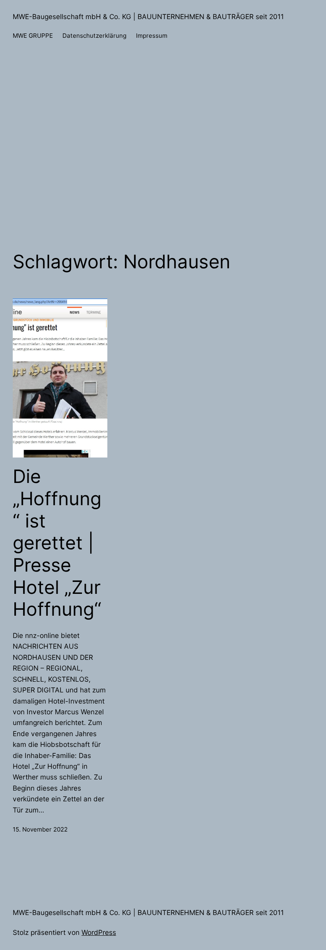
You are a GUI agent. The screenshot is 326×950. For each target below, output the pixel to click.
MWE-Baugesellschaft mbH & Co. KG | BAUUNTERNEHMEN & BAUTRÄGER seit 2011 (148, 16)
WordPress (99, 932)
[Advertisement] (163, 159)
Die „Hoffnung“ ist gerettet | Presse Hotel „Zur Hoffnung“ (57, 542)
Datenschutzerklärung (94, 35)
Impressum (151, 35)
